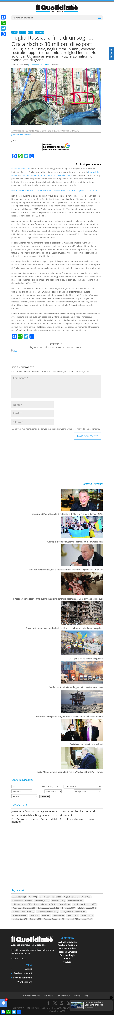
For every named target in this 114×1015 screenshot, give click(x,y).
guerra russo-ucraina (21, 134)
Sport (87, 919)
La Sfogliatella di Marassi (73, 912)
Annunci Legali (19, 897)
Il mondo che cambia (44, 904)
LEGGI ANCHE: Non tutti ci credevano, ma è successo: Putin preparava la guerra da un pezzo (54, 190)
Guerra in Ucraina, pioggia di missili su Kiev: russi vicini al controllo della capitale (64, 628)
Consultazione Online (22, 900)
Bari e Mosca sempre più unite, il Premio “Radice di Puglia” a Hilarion (70, 772)
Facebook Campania (67, 951)
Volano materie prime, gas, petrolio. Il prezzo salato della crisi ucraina (69, 716)
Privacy (77, 995)
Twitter (67, 958)
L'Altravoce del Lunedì (49, 908)
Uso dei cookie (63, 995)
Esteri (30, 32)
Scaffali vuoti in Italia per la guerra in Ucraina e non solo (76, 687)
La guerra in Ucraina (20, 168)
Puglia (14, 32)
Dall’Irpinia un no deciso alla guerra (86, 658)
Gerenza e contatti (31, 995)
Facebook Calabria (67, 948)
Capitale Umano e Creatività (77, 897)
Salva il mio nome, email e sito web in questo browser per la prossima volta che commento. (57, 429)
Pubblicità (48, 995)
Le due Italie (20, 915)
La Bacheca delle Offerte (23, 912)
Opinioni (72, 915)
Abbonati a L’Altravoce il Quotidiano (28, 944)
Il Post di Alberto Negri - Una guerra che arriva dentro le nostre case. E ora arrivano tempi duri (58, 598)
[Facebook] (3, 17)
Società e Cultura (54, 919)
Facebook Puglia (67, 955)
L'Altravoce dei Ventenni (24, 908)
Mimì (46, 915)
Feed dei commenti (22, 977)
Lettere (34, 915)
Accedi (28, 968)
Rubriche (35, 919)
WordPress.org (25, 981)
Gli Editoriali (75, 900)
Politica (23, 32)
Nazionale (58, 915)
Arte (33, 897)
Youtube (67, 961)
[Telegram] (3, 28)
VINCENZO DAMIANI (19, 64)
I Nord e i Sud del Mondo (84, 904)
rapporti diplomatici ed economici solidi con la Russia (47, 175)
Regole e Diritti (20, 919)
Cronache (42, 900)
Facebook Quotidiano (67, 941)
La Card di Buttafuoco (47, 912)
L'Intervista (68, 908)
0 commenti (55, 64)
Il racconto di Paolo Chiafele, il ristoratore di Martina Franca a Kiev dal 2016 (66, 514)
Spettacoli (73, 919)
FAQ (86, 995)
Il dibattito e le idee (22, 904)
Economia (40, 32)
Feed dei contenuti (23, 973)
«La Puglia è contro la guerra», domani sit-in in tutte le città (75, 541)
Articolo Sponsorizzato (50, 897)
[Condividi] (3, 34)
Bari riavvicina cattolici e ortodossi (86, 744)
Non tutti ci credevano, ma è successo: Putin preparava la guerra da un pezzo (66, 569)
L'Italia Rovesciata (87, 908)
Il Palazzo (64, 904)
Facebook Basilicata (67, 945)
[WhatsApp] (3, 23)
